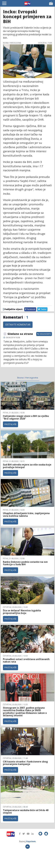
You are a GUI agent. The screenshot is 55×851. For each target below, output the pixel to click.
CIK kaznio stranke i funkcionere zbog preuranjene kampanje (25, 763)
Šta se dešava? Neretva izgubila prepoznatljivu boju (22, 612)
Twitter (43, 309)
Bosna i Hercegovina (27, 377)
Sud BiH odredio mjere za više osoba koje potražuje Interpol (27, 466)
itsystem (31, 841)
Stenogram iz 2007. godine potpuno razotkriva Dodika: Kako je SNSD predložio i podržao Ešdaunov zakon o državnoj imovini (25, 711)
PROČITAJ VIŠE (10, 424)
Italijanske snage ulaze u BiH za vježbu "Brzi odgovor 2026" (26, 417)
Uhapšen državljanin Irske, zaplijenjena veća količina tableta (26, 515)
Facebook (31, 309)
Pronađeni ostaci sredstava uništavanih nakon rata (26, 660)
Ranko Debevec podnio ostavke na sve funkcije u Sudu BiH (25, 563)
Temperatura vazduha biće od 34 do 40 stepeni (25, 811)
